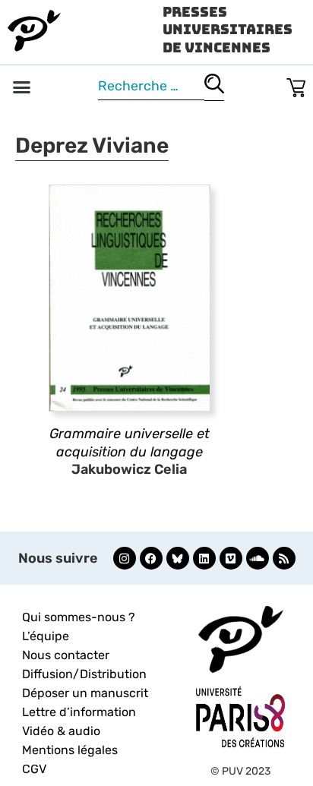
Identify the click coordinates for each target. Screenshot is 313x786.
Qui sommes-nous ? (78, 617)
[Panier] (295, 84)
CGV (34, 769)
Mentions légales (70, 750)
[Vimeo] (231, 558)
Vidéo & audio (61, 731)
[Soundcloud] (257, 558)
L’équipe (45, 636)
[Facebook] (151, 558)
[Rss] (284, 558)
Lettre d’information (79, 712)
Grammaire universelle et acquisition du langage (129, 442)
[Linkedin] (204, 558)
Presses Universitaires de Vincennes (227, 29)
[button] (22, 87)
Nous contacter (65, 655)
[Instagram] (124, 558)
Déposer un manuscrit (85, 693)
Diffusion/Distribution (84, 674)
